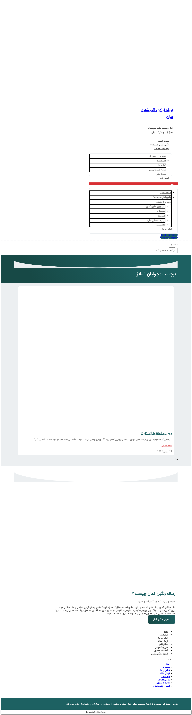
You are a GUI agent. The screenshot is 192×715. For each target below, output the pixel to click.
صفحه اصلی (163, 141)
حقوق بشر (161, 174)
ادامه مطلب (166, 446)
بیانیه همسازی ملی (157, 170)
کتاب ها (162, 165)
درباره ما (164, 635)
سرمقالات (161, 161)
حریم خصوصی (161, 647)
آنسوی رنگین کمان (159, 654)
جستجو (174, 244)
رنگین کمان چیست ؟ (160, 145)
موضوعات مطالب (161, 149)
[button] (133, 183)
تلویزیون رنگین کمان (156, 156)
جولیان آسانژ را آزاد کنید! (156, 433)
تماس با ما (164, 178)
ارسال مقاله (163, 641)
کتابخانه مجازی (161, 651)
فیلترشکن (163, 644)
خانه (166, 632)
